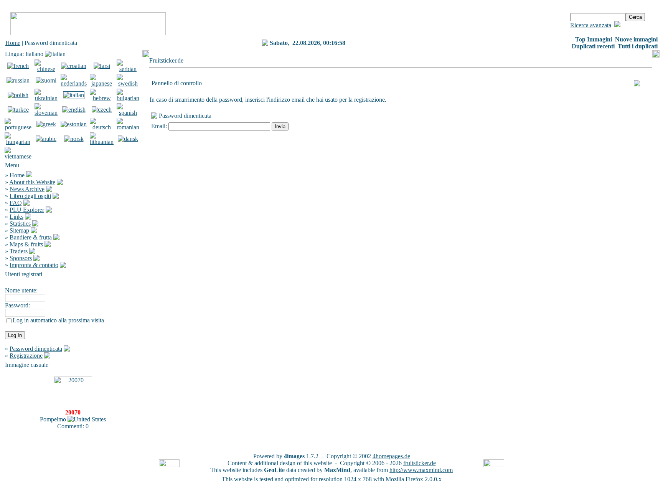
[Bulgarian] (128, 98)
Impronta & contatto (34, 265)
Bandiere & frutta (31, 237)
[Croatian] (73, 66)
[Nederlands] (74, 83)
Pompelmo (53, 419)
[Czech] (102, 109)
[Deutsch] (102, 127)
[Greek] (46, 124)
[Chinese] (46, 69)
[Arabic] (46, 138)
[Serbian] (128, 69)
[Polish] (18, 95)
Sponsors (21, 258)
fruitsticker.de (419, 463)
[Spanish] (128, 112)
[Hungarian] (18, 142)
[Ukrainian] (46, 98)
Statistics (20, 223)
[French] (18, 66)
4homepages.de (391, 456)
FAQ (16, 203)
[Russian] (18, 80)
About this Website (32, 182)
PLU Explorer (27, 209)
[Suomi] (46, 80)
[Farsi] (102, 66)
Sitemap (19, 230)
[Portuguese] (18, 127)
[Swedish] (128, 83)
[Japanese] (102, 83)
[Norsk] (74, 138)
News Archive (27, 189)
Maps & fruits (26, 244)
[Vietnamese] (18, 156)
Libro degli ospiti (30, 196)
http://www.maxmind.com (421, 470)
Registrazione (26, 355)
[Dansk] (128, 138)
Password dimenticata (36, 348)
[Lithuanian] (102, 142)
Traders (19, 251)
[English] (74, 109)
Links (16, 216)
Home (12, 43)
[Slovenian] (46, 112)
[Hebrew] (102, 98)
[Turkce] (18, 109)
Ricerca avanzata (590, 25)
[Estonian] (74, 124)
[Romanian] (128, 127)
